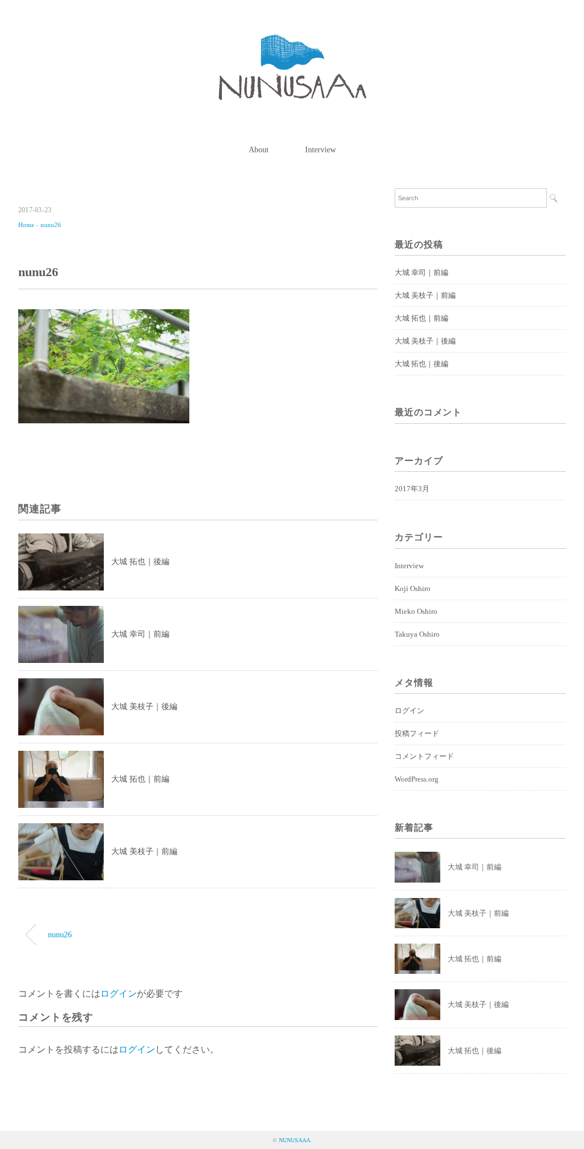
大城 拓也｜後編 (140, 561)
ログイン (118, 993)
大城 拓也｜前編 (140, 779)
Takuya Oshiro (417, 634)
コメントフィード (424, 756)
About (259, 149)
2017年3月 (412, 488)
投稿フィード (417, 733)
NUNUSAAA (294, 1140)
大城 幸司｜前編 (140, 634)
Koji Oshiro (413, 588)
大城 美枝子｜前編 (144, 851)
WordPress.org (417, 779)
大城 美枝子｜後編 (144, 706)
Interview (320, 149)
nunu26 (50, 224)
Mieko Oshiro (416, 611)
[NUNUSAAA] (292, 42)
